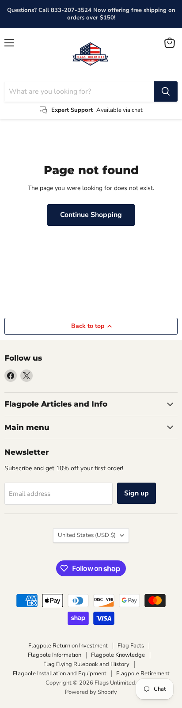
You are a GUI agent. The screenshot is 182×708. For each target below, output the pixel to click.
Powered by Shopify (91, 692)
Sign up (136, 493)
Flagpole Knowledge (118, 655)
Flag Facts (131, 646)
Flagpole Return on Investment (68, 646)
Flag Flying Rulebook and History (86, 664)
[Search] (166, 91)
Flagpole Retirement (143, 674)
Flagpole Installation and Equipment (59, 674)
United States (87, 535)
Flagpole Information (54, 655)
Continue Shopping (91, 215)
